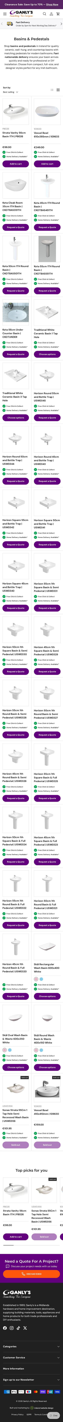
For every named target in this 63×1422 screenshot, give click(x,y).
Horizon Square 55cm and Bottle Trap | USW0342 (15, 523)
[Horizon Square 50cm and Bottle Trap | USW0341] (47, 503)
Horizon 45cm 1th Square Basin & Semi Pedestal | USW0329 (46, 651)
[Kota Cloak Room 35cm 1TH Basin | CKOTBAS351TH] (16, 185)
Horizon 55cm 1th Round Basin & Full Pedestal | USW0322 (14, 904)
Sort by (7, 87)
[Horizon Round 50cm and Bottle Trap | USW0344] (16, 439)
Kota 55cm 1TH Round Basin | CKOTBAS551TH (47, 270)
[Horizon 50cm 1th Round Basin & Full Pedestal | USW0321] (47, 883)
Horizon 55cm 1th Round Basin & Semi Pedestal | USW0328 (14, 714)
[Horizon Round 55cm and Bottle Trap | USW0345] (47, 376)
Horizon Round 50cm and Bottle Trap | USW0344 (15, 460)
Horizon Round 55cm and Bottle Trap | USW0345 (46, 397)
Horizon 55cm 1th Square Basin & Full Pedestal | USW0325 (46, 777)
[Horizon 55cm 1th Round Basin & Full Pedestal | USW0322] (16, 883)
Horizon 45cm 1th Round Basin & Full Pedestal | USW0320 (14, 968)
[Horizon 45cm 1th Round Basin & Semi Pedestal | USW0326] (16, 756)
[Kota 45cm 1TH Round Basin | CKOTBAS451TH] (47, 185)
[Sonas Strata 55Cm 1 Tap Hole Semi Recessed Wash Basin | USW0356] (16, 1089)
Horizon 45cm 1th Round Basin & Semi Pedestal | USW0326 (14, 777)
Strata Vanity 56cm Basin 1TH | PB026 (14, 134)
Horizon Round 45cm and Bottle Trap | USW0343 (46, 460)
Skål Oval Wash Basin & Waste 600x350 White (15, 1039)
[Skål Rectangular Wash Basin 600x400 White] (47, 947)
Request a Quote (15, 227)
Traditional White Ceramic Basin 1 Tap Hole (46, 333)
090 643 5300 (33, 1274)
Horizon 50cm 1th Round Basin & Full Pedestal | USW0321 (45, 904)
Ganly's (26, 1401)
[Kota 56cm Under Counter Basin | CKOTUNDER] (16, 312)
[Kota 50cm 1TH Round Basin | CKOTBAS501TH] (16, 249)
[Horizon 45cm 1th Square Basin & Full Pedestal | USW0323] (47, 820)
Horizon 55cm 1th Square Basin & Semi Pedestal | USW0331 (46, 587)
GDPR (29, 1414)
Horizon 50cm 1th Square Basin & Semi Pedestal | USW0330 (14, 650)
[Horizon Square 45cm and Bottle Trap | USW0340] (16, 566)
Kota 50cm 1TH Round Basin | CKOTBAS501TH (15, 270)
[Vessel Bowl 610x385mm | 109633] (47, 112)
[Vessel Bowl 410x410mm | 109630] (47, 1089)
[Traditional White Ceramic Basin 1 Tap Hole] (47, 312)
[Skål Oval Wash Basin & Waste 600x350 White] (16, 1018)
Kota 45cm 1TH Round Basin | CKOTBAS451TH (47, 206)
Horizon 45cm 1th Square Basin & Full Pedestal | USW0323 (46, 841)
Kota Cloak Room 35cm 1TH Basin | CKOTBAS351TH (12, 206)
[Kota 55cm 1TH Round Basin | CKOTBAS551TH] (47, 249)
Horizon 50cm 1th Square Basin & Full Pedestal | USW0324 (14, 841)
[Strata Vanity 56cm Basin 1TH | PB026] (16, 112)
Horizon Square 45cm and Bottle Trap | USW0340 (15, 587)
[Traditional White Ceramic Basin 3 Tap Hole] (16, 376)
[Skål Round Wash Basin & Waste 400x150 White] (47, 1018)
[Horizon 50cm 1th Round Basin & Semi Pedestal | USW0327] (47, 693)
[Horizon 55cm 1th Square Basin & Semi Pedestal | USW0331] (47, 566)
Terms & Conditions (43, 1414)
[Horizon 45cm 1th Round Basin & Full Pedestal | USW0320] (16, 947)
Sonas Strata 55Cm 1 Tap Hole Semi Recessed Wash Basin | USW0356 (15, 1115)
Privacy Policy (17, 1414)
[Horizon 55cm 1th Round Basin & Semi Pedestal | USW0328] (16, 693)
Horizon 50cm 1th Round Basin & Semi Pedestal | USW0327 (46, 714)
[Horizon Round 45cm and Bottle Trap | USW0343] (47, 439)
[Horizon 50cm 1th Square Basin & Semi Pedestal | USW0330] (16, 630)
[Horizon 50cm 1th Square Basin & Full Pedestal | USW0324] (16, 820)
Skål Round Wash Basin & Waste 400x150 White (44, 1039)
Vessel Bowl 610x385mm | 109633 (46, 134)
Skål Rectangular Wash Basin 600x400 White (46, 968)
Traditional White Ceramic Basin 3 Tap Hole (14, 397)
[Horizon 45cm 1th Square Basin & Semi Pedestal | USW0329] (47, 630)
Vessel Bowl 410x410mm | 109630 (46, 1112)
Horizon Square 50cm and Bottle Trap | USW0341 (47, 524)
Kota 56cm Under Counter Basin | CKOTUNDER (12, 333)
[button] (58, 14)
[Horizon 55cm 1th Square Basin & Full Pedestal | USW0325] (47, 756)
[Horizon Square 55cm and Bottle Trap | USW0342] (16, 503)
